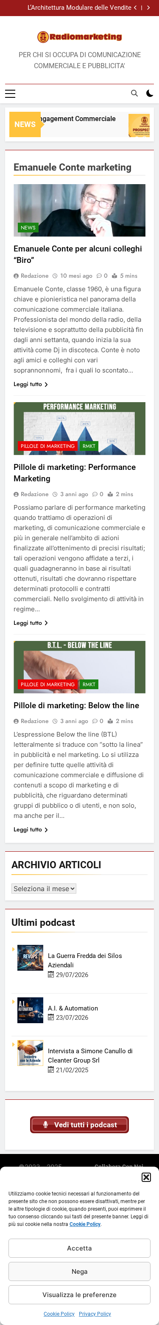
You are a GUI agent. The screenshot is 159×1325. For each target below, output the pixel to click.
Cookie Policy (85, 1224)
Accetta (79, 1248)
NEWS (28, 228)
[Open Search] (134, 93)
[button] (146, 1177)
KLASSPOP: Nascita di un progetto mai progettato (76, 9)
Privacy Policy (95, 1314)
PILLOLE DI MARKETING (48, 446)
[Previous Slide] (135, 7)
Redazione (35, 275)
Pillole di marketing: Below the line (76, 705)
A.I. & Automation (73, 1008)
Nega (80, 1271)
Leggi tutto (28, 384)
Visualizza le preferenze (79, 1295)
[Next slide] (148, 7)
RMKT (89, 446)
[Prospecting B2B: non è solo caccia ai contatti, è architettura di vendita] (140, 130)
